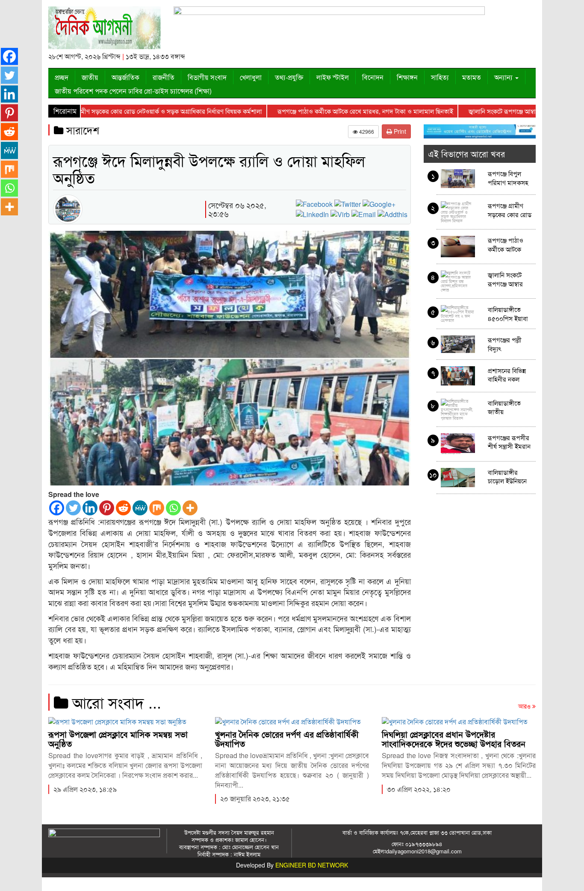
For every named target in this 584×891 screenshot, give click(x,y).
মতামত (471, 77)
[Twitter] (73, 507)
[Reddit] (123, 507)
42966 (366, 131)
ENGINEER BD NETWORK (311, 865)
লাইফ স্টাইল (332, 77)
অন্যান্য (504, 77)
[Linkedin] (90, 507)
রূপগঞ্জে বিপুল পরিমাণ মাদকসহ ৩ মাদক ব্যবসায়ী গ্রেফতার (508, 177)
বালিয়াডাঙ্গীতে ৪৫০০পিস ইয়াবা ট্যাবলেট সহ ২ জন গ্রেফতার (509, 313)
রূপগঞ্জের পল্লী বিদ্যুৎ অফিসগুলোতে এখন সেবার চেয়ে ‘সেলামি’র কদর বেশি (508, 344)
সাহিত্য (440, 77)
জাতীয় (90, 77)
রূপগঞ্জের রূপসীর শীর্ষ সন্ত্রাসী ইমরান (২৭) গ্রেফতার (509, 441)
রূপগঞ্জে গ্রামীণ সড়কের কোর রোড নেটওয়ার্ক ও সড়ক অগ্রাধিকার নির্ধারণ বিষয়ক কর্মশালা (135, 110)
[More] (190, 507)
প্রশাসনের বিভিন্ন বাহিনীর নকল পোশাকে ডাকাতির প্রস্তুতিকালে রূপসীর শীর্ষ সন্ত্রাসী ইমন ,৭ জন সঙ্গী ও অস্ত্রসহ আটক (509, 374)
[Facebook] (56, 507)
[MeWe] (140, 507)
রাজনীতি (163, 77)
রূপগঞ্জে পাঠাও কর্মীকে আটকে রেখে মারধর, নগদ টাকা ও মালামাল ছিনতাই (342, 110)
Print (399, 131)
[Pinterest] (106, 507)
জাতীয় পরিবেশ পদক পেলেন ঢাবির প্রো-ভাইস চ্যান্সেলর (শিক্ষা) (133, 91)
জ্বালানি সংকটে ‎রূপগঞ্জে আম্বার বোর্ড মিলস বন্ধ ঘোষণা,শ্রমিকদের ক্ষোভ (508, 279)
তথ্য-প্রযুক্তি (289, 77)
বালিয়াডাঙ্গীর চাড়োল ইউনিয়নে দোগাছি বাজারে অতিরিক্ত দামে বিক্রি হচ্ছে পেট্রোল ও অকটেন (509, 476)
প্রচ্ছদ (61, 77)
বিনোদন (372, 77)
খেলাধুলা (251, 77)
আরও (525, 706)
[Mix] (156, 507)
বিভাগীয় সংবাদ (207, 77)
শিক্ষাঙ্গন (407, 77)
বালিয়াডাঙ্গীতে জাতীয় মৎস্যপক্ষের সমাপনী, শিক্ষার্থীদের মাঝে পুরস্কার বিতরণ (508, 407)
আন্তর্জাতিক (125, 77)
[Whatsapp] (173, 507)
